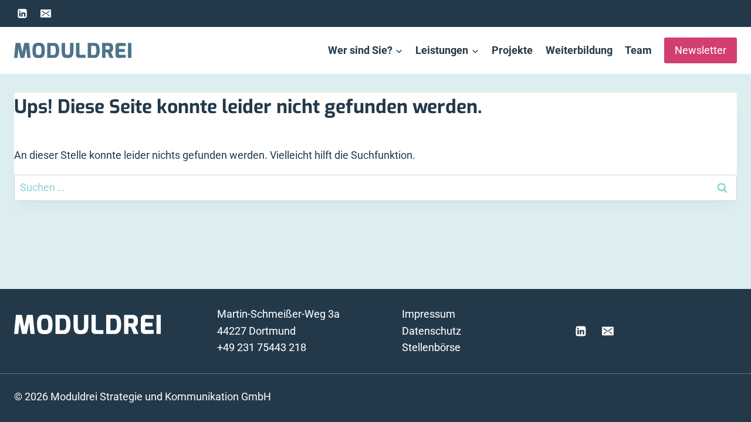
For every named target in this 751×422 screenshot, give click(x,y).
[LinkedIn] (22, 13)
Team (638, 50)
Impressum (428, 314)
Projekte (512, 50)
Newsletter (700, 50)
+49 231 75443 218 (261, 347)
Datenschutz (431, 331)
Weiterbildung (579, 50)
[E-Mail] (45, 13)
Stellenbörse (431, 347)
